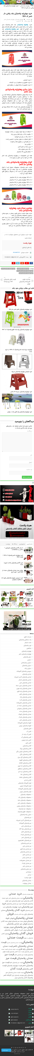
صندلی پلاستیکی (26, 674)
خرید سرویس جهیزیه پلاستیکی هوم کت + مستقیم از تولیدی (12, 579)
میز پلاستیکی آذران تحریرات (23, 820)
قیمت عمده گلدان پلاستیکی (17, 952)
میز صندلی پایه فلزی (25, 849)
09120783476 (14, 1009)
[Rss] (25, 1047)
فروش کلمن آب (22, 930)
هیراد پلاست (27, 878)
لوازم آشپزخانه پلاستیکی (24, 783)
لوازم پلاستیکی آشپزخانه (24, 789)
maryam (28, 19)
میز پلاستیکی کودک (26, 835)
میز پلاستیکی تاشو (26, 832)
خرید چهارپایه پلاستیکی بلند (8, 269)
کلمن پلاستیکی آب (26, 737)
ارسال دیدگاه (27, 21)
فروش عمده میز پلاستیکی (19, 921)
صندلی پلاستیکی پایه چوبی (24, 688)
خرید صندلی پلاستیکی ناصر (16, 898)
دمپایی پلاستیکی (26, 666)
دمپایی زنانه (28, 668)
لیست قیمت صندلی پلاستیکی (15, 973)
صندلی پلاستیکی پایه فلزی (24, 691)
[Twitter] (21, 1047)
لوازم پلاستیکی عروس (25, 792)
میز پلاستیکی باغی (26, 826)
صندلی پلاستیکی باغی (25, 683)
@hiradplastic (15, 1017)
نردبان (29, 875)
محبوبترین (22, 544)
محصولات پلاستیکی (26, 795)
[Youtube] (15, 1047)
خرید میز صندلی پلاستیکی (14, 904)
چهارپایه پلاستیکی (25, 6)
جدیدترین (29, 544)
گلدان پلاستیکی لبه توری (24, 766)
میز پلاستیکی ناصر (26, 837)
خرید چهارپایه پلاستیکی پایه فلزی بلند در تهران (19, 412)
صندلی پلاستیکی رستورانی (24, 709)
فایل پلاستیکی (27, 729)
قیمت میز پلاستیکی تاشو (16, 963)
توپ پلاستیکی (27, 645)
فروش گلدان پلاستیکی (21, 933)
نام (31, 455)
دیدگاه (29, 431)
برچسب (8, 544)
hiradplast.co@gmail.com (18, 1023)
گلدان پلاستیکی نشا (25, 774)
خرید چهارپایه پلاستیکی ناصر (26, 273)
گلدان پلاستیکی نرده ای (24, 772)
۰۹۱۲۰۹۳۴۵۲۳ (14, 1013)
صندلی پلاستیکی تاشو (25, 694)
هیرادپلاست (13, 1052)
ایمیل (30, 462)
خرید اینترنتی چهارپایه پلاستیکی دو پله (22, 372)
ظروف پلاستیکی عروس (25, 726)
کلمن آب (28, 731)
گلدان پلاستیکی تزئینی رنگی (23, 752)
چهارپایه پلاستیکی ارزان (18, 975)
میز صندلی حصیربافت (25, 860)
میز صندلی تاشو (27, 855)
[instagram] (14, 1047)
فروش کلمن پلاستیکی (11, 930)
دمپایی (29, 660)
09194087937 (16, 252)
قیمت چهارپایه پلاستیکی (14, 965)
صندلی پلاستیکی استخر (25, 680)
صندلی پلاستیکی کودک (25, 717)
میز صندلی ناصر (27, 866)
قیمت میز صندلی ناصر (20, 955)
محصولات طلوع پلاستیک (24, 812)
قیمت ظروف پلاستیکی (13, 949)
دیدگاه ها (14, 544)
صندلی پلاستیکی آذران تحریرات (22, 677)
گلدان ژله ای (27, 780)
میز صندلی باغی (27, 846)
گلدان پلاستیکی (27, 746)
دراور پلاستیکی (27, 657)
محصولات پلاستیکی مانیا (24, 800)
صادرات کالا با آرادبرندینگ (17, 1053)
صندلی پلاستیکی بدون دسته (23, 686)
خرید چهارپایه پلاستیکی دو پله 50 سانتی (21, 392)
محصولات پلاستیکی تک (24, 797)
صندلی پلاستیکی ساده (25, 711)
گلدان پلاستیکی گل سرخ (24, 757)
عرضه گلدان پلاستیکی (19, 914)
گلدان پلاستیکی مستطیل (24, 769)
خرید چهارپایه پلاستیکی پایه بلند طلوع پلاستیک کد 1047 (17, 330)
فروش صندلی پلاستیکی (20, 916)
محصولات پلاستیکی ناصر (24, 803)
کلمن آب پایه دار (26, 734)
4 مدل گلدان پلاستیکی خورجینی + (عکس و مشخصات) (13, 549)
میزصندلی (28, 872)
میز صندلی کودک (26, 863)
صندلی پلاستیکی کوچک (24, 714)
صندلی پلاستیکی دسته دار (24, 706)
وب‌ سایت (29, 470)
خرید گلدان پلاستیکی (15, 910)
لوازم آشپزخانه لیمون (25, 786)
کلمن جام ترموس (26, 740)
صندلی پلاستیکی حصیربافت (23, 703)
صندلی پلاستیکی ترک (25, 697)
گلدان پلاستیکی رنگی (25, 754)
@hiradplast (14, 1020)
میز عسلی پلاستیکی (26, 869)
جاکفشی (29, 648)
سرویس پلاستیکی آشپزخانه (24, 671)
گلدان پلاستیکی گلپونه (25, 760)
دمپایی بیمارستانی (26, 663)
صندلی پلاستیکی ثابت (25, 700)
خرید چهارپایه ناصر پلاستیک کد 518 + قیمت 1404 (13, 556)
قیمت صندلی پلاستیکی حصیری (14, 942)
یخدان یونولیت (27, 883)
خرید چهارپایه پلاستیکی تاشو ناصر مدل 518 (20, 309)
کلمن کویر (28, 743)
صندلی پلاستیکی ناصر (25, 720)
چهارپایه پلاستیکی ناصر (9, 19)
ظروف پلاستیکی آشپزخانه (24, 723)
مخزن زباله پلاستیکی (25, 815)
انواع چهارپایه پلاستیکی (27, 894)
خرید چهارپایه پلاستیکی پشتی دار (25, 271)
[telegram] (11, 1047)
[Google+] (23, 1047)
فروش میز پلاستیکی (23, 927)
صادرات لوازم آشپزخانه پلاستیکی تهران (24, 281)
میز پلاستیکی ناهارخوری (24, 840)
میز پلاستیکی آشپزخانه (25, 823)
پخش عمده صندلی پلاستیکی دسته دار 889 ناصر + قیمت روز (12, 571)
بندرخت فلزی (27, 637)
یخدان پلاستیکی (26, 880)
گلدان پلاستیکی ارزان (21, 978)
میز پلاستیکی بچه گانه (25, 829)
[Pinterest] (19, 1047)
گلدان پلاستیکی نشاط (25, 777)
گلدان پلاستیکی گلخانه (25, 763)
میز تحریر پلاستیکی (26, 843)
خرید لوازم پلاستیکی (17, 901)
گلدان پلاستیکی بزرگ (25, 749)
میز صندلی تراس (26, 858)
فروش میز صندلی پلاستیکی (17, 923)
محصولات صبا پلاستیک (25, 809)
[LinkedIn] (17, 1047)
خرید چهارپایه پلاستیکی (12, 29)
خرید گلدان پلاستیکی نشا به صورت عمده (13, 563)
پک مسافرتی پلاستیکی (25, 640)
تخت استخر (28, 643)
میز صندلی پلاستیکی (25, 852)
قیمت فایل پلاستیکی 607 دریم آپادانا (10, 280)
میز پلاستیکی (27, 817)
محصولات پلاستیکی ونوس (24, 806)
